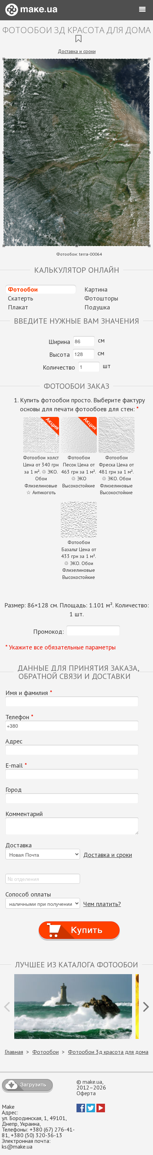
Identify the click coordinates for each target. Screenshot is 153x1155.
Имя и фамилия (28, 692)
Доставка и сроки (77, 51)
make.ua (92, 1081)
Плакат (18, 307)
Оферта (86, 1093)
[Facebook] (80, 1110)
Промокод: (48, 631)
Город (13, 789)
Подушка (97, 307)
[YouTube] (100, 1110)
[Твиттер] (90, 1110)
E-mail (16, 765)
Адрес (13, 741)
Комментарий (24, 813)
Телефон (19, 717)
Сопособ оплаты (28, 894)
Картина (95, 289)
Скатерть (20, 298)
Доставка (18, 845)
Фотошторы (101, 298)
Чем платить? (102, 904)
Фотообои (23, 289)
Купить (79, 923)
